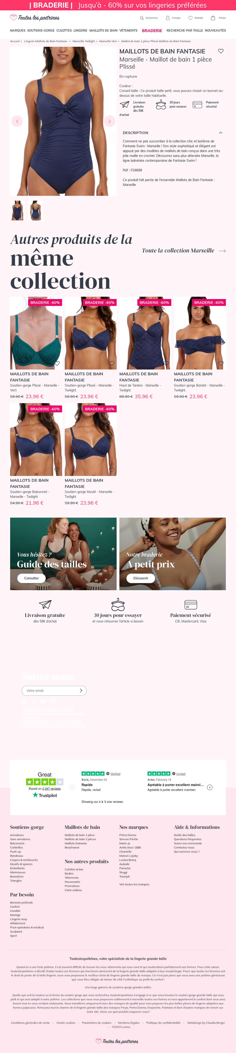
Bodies (69, 873)
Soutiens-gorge (41, 30)
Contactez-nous (184, 847)
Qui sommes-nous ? (186, 851)
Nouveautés (215, 30)
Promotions (72, 886)
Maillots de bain (103, 30)
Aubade (124, 864)
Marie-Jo (124, 843)
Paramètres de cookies (96, 1022)
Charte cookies (65, 1022)
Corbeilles (16, 847)
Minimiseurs (18, 872)
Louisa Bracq (127, 860)
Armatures (17, 835)
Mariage (15, 915)
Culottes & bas (74, 869)
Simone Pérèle (128, 839)
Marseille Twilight (84, 41)
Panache (125, 868)
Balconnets (17, 843)
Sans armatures (20, 839)
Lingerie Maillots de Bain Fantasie (46, 41)
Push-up (15, 851)
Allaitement (17, 923)
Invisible (15, 910)
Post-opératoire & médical (27, 927)
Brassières (17, 876)
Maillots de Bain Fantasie (162, 51)
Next (109, 121)
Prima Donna (127, 835)
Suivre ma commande (188, 843)
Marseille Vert (108, 41)
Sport (13, 935)
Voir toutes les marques (134, 884)
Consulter (31, 578)
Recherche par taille (185, 30)
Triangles (16, 880)
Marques (17, 30)
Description (135, 132)
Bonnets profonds (21, 902)
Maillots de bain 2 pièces (80, 839)
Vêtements (128, 30)
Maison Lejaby (128, 855)
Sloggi (123, 872)
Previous (17, 121)
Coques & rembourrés (24, 860)
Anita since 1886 (130, 847)
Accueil (15, 41)
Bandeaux (16, 855)
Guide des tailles (184, 835)
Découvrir (140, 578)
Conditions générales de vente (30, 1022)
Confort (15, 906)
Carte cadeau (73, 890)
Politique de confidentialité (163, 1022)
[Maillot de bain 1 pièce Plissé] (63, 121)
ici (83, 726)
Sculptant (16, 931)
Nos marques (133, 827)
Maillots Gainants (76, 843)
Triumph (124, 876)
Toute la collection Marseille (178, 250)
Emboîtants (17, 868)
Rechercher (151, 17)
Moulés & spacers (21, 864)
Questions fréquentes (187, 839)
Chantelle (125, 851)
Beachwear (72, 847)
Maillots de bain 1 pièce (80, 835)
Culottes (64, 30)
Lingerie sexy (18, 919)
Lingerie (80, 30)
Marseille (129, 185)
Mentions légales (129, 1022)
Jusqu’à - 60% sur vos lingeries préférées (118, 5)
